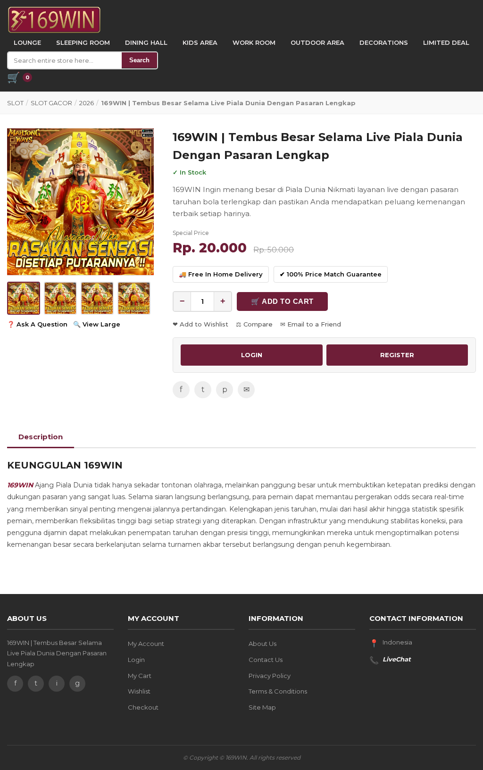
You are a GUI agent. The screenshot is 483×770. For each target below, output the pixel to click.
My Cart (139, 675)
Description (40, 436)
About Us (262, 643)
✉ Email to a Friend (310, 324)
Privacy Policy (270, 675)
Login (136, 659)
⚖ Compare (254, 324)
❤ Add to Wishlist (200, 324)
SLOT (15, 103)
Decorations (383, 42)
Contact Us (266, 659)
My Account (146, 643)
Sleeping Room (83, 42)
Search (139, 60)
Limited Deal (446, 42)
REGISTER (397, 355)
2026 (86, 103)
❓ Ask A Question (37, 324)
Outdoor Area (317, 42)
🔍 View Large (96, 324)
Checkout (143, 707)
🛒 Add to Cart (282, 301)
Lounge (27, 42)
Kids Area (200, 42)
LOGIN (251, 355)
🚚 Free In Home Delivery (221, 274)
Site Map (262, 707)
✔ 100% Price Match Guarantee (331, 274)
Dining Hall (146, 42)
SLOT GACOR (51, 103)
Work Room (254, 42)
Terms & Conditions (278, 691)
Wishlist (139, 691)
